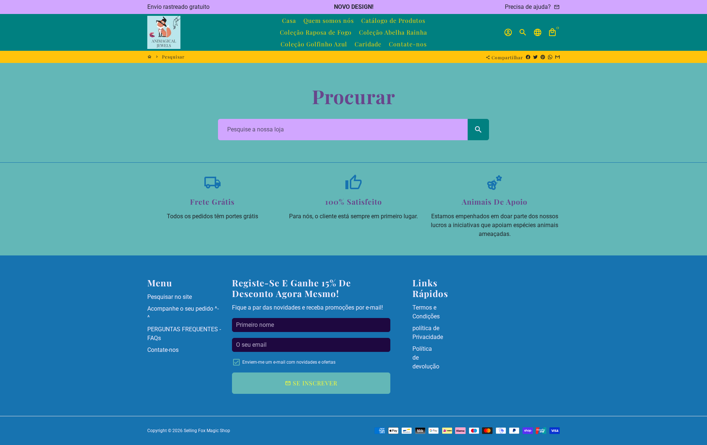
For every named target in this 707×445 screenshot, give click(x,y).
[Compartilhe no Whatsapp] (550, 57)
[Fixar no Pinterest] (543, 57)
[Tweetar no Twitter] (535, 57)
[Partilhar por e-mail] (557, 57)
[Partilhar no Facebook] (528, 57)
